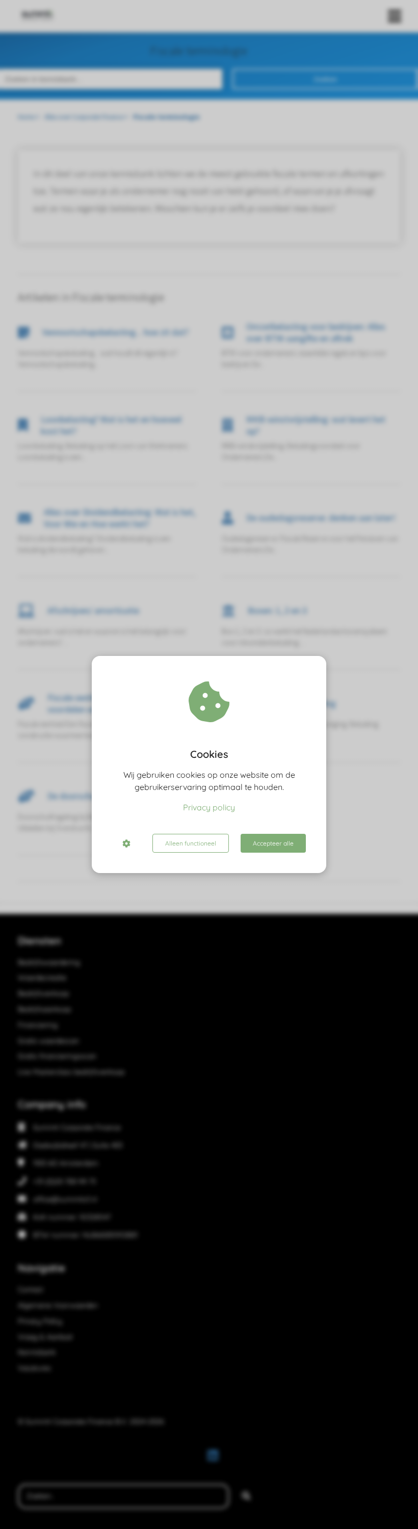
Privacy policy (209, 807)
